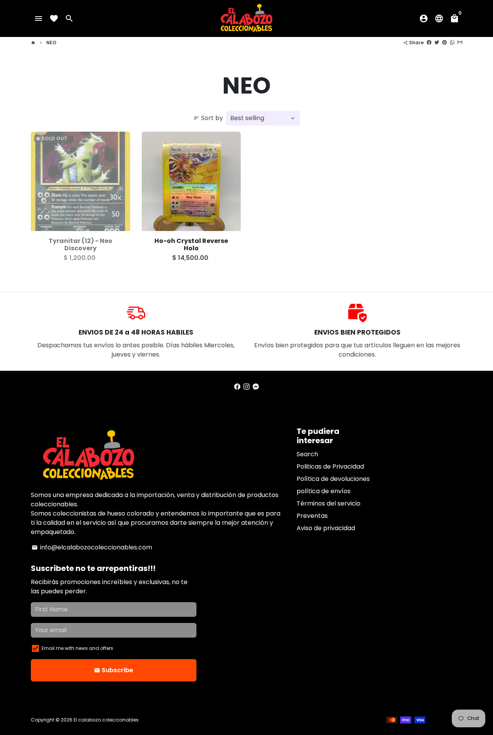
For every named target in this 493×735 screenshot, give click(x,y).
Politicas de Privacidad (330, 466)
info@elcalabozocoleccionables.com (92, 547)
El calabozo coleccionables (106, 720)
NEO (51, 42)
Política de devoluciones (333, 478)
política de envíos (323, 491)
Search (307, 454)
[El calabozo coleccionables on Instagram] (246, 386)
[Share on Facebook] (429, 42)
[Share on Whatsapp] (452, 42)
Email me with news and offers (77, 648)
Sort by (208, 118)
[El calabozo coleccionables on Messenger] (256, 386)
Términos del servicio (329, 503)
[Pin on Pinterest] (444, 42)
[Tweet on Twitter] (436, 42)
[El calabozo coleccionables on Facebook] (237, 386)
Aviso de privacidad (326, 528)
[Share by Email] (460, 42)
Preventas (312, 515)
